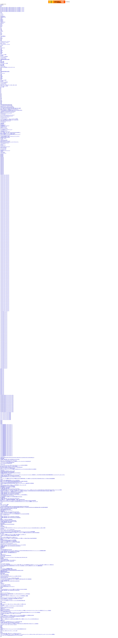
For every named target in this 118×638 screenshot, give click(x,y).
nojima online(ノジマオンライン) (5, 120)
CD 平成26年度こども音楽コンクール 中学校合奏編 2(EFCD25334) (11, 496)
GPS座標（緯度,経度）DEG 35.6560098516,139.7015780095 (9, 551)
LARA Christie (2, 152)
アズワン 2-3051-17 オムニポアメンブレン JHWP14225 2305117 (10, 530)
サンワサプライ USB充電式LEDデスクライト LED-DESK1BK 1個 (11, 621)
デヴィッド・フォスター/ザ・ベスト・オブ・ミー (8, 460)
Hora (1, 567)
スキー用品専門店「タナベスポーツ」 (6, 424)
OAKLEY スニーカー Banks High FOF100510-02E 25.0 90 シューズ (11, 482)
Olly (1, 636)
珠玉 (1, 26)
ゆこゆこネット (3, 124)
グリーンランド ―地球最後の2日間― (6, 568)
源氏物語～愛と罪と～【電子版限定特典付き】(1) (8, 552)
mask (1, 34)
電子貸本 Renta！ (3, 138)
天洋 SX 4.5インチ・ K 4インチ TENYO (6, 106)
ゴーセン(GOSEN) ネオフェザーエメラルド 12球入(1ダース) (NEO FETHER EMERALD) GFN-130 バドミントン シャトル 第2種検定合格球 (23, 550)
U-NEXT (1, 151)
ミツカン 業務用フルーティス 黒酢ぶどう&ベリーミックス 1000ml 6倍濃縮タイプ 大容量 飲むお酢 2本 (17, 615)
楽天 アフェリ (3, 43)
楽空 (1, 553)
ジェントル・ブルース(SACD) (5, 584)
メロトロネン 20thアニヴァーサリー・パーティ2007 (8, 630)
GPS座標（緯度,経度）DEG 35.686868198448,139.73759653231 (10, 472)
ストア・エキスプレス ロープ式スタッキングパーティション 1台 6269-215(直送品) (13, 465)
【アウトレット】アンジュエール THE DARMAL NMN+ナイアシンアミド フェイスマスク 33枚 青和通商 (17, 531)
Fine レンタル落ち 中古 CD (4, 514)
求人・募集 (2, 64)
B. (0, 562)
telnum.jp (1, 19)
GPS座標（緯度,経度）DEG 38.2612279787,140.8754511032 (9, 498)
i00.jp (1, 38)
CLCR (1, 606)
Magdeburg (2, 558)
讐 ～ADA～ (2, 533)
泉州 (1, 49)
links (1, 68)
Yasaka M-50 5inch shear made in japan (6, 104)
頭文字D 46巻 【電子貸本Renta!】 (5, 555)
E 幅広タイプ (2, 608)
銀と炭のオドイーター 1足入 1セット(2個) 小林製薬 (8, 466)
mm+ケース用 (2, 556)
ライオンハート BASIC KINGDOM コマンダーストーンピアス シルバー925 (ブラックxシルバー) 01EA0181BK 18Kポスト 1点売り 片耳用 (22, 527)
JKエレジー (2, 566)
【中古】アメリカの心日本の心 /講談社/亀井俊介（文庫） (9, 535)
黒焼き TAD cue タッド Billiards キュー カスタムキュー (9, 109)
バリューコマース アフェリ (5, 44)
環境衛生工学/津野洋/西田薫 (5, 572)
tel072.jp (1, 20)
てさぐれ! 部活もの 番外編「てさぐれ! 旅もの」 (8, 560)
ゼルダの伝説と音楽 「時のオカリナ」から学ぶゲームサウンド (10, 633)
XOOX (1, 479)
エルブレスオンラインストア (5, 146)
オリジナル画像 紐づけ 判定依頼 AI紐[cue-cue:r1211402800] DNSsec (11, 110)
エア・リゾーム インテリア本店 (5, 412)
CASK (1, 619)
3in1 (1, 536)
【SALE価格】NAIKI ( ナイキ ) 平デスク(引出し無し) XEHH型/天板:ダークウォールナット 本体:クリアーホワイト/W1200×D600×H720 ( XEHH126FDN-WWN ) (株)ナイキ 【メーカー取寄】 (31, 489)
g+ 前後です (2, 583)
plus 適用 (1, 614)
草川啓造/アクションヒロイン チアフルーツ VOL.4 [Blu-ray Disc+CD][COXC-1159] (13, 557)
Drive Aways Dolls (5, 609)
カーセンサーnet (3, 121)
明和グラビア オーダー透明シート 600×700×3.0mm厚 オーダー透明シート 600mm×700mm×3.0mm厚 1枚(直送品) (18, 538)
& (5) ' (1, 631)
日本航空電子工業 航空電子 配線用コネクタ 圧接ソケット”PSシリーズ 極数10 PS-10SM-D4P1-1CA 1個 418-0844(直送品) (19, 532)
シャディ (1, 139)
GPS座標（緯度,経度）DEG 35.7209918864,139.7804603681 (9, 516)
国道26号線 (2, 62)
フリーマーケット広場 (4, 63)
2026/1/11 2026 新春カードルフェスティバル (7, 67)
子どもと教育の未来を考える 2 (5, 611)
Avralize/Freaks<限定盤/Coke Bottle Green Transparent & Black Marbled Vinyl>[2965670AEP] (14, 506)
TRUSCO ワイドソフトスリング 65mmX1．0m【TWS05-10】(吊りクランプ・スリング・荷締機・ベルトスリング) (19, 501)
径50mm (1, 587)
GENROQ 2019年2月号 (4, 559)
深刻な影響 (2, 458)
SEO (1, 72)
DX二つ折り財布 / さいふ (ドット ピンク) (7, 495)
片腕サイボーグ (3, 554)
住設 (1, 12)
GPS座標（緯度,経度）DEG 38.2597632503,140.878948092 (9, 493)
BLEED (1, 539)
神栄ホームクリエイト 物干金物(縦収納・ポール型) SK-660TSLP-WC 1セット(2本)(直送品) (15, 593)
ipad (1, 515)
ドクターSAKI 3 (3, 602)
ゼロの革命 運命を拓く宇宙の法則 (6, 522)
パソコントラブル (3, 58)
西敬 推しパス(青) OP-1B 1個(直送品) (6, 519)
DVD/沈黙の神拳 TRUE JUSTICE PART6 (7, 607)
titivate (1, 420)
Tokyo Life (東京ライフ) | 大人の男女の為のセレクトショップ (10, 134)
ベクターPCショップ (3, 130)
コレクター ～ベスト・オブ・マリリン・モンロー (8, 624)
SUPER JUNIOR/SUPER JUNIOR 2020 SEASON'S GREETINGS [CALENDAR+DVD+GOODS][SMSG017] (17, 457)
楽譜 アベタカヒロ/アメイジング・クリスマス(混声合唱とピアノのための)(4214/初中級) (14, 513)
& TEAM (1, 581)
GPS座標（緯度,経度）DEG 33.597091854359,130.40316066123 (10, 545)
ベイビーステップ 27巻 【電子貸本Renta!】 (7, 462)
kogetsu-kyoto (2, 523)
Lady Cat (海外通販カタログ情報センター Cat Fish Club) (9, 119)
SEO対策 (1, 55)
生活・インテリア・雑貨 (4, 504)
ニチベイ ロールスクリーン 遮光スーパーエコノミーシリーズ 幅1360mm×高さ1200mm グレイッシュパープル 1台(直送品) (20, 612)
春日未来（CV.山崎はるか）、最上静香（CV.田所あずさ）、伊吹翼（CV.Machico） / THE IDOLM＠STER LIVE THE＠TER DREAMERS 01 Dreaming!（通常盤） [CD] (27, 490)
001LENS (1, 155)
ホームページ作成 (3, 54)
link (0, 5)
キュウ (1, 13)
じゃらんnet (2, 122)
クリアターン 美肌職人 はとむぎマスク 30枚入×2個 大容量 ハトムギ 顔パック (13, 534)
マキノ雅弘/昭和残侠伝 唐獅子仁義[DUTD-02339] (8, 569)
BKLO (1, 627)
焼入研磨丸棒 (2, 497)
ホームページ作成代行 (4, 56)
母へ (1, 503)
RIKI (1, 596)
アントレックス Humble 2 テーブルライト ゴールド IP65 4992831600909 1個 (12, 600)
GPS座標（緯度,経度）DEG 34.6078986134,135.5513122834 (9, 459)
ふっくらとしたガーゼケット (5, 592)
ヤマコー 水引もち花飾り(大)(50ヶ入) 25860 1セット (8, 537)
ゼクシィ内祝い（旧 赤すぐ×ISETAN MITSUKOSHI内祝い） (10, 132)
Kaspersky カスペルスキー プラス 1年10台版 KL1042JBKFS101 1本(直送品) (12, 616)
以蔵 (1, 518)
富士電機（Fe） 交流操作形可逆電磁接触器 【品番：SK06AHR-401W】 (12, 499)
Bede (1, 626)
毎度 (1, 60)
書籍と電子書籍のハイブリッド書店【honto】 (7, 133)
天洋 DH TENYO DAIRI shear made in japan (7, 107)
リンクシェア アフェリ (4, 42)
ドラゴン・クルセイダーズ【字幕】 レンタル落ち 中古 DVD (10, 512)
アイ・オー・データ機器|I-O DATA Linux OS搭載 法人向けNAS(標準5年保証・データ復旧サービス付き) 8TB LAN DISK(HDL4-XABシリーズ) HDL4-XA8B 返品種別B (27, 478)
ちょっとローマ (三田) (4, 505)
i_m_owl (1, 31)
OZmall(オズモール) (3, 126)
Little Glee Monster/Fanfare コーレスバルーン (7, 586)
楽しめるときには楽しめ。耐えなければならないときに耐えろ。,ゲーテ (12, 7)
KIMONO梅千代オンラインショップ (6, 510)
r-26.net (1, 17)
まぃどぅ (1, 15)
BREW (1, 629)
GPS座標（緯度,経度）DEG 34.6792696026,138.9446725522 (9, 622)
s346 (1, 28)
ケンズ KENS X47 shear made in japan (6, 105)
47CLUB (1, 144)
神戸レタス (2, 372)
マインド (1, 14)
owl (0, 32)
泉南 (1, 53)
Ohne (1, 477)
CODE (1, 484)
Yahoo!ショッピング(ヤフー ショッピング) (7, 112)
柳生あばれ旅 (2, 573)
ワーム (1, 502)
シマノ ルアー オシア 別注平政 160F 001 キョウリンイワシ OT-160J (11, 635)
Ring (1, 591)
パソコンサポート (3, 57)
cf (0, 35)
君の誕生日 (2, 547)
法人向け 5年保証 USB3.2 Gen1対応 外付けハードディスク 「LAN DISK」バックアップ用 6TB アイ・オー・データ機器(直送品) (21, 565)
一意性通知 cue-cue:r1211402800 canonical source (8, 111)
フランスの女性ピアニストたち (5, 585)
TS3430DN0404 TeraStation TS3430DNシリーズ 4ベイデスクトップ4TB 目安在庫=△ (13, 494)
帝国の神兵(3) (2, 620)
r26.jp (1, 18)
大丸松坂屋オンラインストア (5, 131)
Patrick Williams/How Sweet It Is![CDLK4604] (7, 524)
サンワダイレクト (3, 149)
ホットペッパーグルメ (4, 128)
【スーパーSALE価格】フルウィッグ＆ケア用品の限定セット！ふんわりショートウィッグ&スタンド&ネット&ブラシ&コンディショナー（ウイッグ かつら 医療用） (27, 634)
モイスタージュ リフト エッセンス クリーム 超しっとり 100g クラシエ (12, 597)
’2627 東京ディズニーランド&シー (6, 473)
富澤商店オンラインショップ (5, 150)
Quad (1, 603)
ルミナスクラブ (3, 145)
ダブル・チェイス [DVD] (4, 575)
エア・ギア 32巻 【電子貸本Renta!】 (6, 463)
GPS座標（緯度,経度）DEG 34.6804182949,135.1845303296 (9, 590)
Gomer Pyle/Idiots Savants (5, 509)
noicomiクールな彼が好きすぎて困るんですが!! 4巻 (8, 508)
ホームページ (2, 47)
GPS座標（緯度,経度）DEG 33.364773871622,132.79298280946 (10, 517)
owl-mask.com (2, 16)
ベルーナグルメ (3, 143)
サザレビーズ (2, 464)
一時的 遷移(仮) (2, 36)
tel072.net (1, 21)
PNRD (1, 625)
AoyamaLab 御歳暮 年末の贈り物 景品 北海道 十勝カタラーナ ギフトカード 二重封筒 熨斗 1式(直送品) (17, 483)
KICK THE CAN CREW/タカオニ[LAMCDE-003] (8, 520)
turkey (1, 33)
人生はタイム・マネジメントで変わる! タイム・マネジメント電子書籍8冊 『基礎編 (14, 595)
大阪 (1, 48)
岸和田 (1, 50)
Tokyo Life (2, 157)
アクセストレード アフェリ (5, 41)
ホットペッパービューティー (5, 135)
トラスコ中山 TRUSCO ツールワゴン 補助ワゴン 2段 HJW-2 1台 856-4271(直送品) (13, 589)
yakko (1, 30)
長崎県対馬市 (2, 546)
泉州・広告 (2, 61)
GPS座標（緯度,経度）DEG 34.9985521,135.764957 (8, 521)
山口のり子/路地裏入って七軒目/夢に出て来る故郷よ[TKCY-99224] (11, 598)
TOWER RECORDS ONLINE (5, 137)
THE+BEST (2, 528)
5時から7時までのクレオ (4, 574)
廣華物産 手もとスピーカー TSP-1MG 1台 (7, 561)
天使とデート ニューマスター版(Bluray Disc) (7, 468)
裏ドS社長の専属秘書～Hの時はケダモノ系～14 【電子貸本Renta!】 (11, 467)
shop (1, 39)
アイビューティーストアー (4, 175)
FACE (1, 548)
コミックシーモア (3, 148)
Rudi (1, 582)
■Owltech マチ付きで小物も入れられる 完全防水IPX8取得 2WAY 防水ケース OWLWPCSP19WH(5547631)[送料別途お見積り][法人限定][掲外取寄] (24, 507)
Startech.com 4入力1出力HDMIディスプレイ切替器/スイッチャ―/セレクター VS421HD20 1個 (15, 461)
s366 (1, 29)
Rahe (1, 588)
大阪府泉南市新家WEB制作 (4, 59)
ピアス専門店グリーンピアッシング (6, 129)
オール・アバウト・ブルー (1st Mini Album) (7, 529)
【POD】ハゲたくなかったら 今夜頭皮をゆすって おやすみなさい (11, 491)
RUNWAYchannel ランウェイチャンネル (6, 395)
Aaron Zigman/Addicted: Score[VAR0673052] (7, 617)
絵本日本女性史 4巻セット (4, 594)
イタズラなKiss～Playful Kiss (5, 563)
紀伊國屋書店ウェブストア (4, 125)
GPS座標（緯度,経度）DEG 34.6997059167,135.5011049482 (9, 475)
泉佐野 (1, 52)
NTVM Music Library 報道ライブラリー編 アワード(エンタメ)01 (10, 613)
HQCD (1, 632)
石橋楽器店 (2, 123)
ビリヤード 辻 (2, 66)
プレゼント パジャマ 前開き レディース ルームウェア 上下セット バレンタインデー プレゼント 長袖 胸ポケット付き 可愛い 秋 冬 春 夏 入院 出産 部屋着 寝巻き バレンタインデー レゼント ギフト (32, 474)
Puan (1, 601)
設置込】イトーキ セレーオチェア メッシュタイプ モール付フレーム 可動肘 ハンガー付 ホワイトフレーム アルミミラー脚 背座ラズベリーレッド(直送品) (25, 610)
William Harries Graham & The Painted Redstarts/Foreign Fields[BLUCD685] (11, 570)
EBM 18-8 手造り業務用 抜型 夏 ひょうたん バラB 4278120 (9, 480)
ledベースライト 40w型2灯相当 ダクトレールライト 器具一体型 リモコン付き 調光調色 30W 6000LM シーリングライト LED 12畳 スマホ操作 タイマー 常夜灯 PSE (27, 564)
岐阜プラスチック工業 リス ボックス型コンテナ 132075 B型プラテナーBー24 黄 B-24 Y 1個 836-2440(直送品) (18, 500)
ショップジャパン (3, 153)
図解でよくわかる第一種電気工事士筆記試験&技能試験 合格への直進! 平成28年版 (13, 481)
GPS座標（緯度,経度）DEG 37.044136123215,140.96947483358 (10, 492)
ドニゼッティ (2, 456)
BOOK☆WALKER (3, 147)
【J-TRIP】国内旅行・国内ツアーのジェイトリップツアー (9, 136)
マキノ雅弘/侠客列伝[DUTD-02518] (6, 549)
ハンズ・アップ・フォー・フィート (6, 599)
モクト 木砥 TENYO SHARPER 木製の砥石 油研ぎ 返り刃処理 (10, 108)
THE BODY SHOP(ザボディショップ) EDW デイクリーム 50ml (10, 476)
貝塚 (1, 51)
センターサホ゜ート (3, 526)
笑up (1, 37)
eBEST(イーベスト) (3, 127)
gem (1, 97)
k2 (0, 27)
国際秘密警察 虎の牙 (3, 571)
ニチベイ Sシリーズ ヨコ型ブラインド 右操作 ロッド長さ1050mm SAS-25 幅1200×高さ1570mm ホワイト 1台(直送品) (19, 623)
